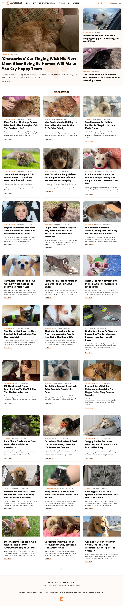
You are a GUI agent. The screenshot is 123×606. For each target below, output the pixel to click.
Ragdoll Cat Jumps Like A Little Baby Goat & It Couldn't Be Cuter (61, 389)
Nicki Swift (77, 592)
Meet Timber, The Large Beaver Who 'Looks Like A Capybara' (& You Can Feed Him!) (21, 125)
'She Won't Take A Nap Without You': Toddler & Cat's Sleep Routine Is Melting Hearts (101, 77)
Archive (58, 582)
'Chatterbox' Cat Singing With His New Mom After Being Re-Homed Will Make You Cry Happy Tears (39, 63)
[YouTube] (101, 3)
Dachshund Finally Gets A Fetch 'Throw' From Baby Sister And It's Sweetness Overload (61, 444)
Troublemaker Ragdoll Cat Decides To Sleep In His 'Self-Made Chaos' (100, 125)
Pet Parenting (63, 3)
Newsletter (116, 3)
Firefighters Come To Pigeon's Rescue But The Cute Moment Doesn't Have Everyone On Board (101, 335)
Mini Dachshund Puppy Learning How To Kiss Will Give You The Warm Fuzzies (20, 389)
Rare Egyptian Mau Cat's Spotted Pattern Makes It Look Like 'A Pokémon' (101, 494)
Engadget (22, 592)
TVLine (35, 592)
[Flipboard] (104, 3)
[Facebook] (98, 3)
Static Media (52, 585)
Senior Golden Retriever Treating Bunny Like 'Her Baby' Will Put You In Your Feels (101, 230)
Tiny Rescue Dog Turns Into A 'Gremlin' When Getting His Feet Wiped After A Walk (19, 283)
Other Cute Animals (47, 3)
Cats (34, 3)
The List (84, 592)
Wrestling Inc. (99, 592)
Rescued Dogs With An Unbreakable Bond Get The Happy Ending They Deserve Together (99, 391)
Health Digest (54, 592)
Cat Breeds (88, 119)
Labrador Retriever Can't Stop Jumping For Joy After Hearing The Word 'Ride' (101, 38)
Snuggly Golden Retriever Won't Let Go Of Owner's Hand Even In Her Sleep (101, 444)
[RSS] (107, 3)
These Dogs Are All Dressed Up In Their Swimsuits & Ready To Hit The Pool (101, 283)
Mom (61, 592)
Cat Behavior (5, 54)
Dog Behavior (87, 32)
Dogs (28, 3)
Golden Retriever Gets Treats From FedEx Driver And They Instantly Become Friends (19, 494)
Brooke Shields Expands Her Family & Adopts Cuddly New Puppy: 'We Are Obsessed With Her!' (101, 179)
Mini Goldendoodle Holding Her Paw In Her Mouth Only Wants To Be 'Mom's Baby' (61, 125)
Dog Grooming (8, 278)
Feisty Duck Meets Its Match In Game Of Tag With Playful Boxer (61, 283)
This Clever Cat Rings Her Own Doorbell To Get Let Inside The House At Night (20, 334)
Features (75, 3)
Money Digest (68, 592)
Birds (46, 278)
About (50, 582)
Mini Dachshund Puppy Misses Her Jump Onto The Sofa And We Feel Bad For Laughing (60, 177)
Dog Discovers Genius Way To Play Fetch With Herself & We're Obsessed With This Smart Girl (60, 232)
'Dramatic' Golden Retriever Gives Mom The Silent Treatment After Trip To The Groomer (100, 546)
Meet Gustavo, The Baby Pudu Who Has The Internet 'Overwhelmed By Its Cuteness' (20, 544)
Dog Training (8, 383)
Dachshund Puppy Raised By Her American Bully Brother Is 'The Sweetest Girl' (60, 544)
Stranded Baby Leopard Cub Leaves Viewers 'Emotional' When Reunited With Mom (19, 177)
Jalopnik (29, 592)
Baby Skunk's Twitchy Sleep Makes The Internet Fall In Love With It (61, 494)
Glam (40, 592)
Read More (5, 81)
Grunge (46, 592)
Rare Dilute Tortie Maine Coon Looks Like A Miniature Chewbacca (20, 444)
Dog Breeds (48, 119)
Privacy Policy (69, 582)
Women (91, 592)
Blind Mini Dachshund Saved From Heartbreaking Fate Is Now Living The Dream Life (59, 334)
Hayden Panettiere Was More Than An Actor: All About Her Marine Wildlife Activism (19, 230)
